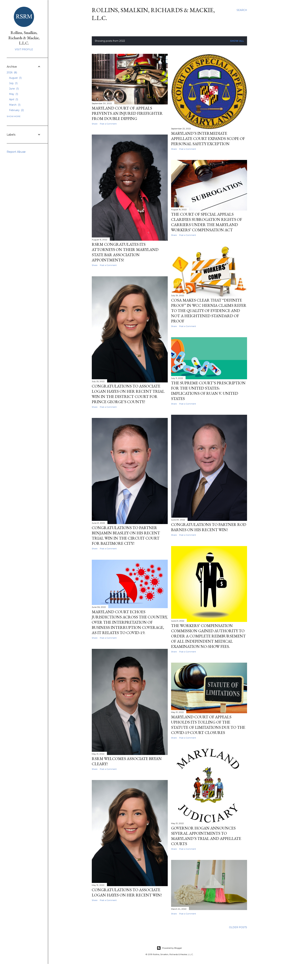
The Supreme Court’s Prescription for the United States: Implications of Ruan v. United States (208, 390)
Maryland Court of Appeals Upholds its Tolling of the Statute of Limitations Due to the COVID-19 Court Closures (208, 724)
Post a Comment (108, 123)
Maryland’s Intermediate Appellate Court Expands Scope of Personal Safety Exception (208, 138)
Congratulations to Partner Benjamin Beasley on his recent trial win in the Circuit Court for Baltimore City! (126, 535)
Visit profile (24, 49)
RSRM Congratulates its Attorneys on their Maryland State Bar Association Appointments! (125, 252)
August (15, 77)
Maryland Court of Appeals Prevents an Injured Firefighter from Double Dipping (127, 113)
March (14, 104)
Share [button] (94, 123)
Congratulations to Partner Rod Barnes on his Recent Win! (208, 527)
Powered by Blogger (172, 948)
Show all (237, 40)
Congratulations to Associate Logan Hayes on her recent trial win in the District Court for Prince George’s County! (128, 393)
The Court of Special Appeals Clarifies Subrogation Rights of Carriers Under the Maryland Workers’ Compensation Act (206, 222)
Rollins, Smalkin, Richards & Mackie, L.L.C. (24, 38)
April (13, 99)
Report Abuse (16, 151)
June (13, 88)
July (13, 83)
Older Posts (238, 927)
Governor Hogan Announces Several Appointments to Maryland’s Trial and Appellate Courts (206, 835)
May (13, 94)
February (16, 110)
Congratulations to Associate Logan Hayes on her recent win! (127, 892)
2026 (11, 72)
